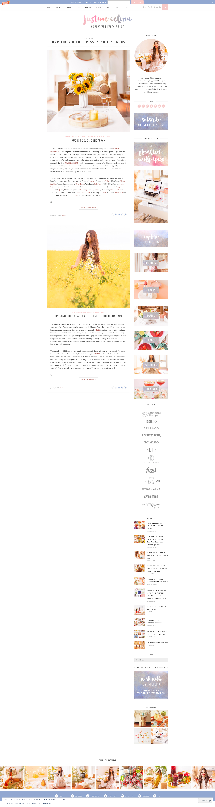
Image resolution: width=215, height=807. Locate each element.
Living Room (93, 136)
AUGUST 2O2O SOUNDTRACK (88, 140)
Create (98, 7)
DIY (73, 136)
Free (78, 187)
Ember (107, 181)
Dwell (108, 7)
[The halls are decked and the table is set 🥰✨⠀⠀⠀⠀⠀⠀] (107, 778)
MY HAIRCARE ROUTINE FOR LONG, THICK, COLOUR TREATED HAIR (157, 555)
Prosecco (91, 181)
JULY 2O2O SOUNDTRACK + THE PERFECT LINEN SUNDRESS (88, 316)
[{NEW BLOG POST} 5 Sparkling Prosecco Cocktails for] (36, 778)
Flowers (88, 7)
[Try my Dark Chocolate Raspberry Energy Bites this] (131, 778)
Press (117, 7)
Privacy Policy (47, 803)
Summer (108, 136)
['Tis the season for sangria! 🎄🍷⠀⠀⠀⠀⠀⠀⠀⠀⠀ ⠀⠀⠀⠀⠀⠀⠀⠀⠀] (179, 778)
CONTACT (126, 7)
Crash (104, 192)
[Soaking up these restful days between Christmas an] (60, 778)
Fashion (68, 7)
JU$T (61, 190)
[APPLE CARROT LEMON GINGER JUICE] (159, 718)
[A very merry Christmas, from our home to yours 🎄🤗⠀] (84, 778)
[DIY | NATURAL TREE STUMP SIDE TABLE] (142, 718)
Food (78, 7)
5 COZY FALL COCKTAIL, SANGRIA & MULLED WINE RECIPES (155, 526)
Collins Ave (118, 192)
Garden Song (82, 190)
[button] (107, 2)
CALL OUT (73, 195)
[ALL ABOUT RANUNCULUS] (142, 736)
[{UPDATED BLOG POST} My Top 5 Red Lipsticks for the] (203, 778)
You (58, 192)
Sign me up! (137, 2)
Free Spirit (115, 190)
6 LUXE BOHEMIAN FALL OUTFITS (157, 642)
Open (120, 187)
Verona (97, 190)
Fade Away (98, 184)
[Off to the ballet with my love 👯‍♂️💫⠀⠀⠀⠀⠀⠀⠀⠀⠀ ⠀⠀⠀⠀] (155, 778)
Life (48, 7)
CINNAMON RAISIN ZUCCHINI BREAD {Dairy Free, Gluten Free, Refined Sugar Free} (157, 568)
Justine (64, 215)
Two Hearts (80, 184)
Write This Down (83, 192)
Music (101, 136)
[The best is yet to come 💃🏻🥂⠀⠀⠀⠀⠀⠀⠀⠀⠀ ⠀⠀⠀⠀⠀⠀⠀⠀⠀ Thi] (12, 778)
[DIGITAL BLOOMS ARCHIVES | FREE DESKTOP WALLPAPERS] (159, 736)
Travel (102, 312)
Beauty (57, 7)
